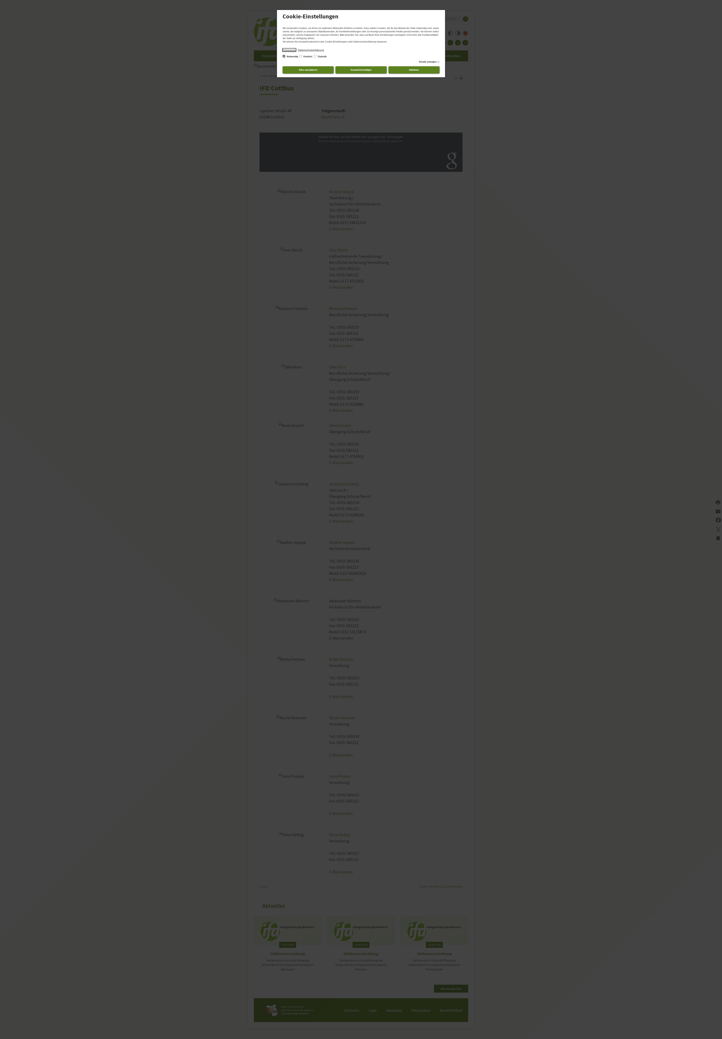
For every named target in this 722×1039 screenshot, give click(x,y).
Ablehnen (414, 70)
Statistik (322, 56)
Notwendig (292, 56)
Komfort (308, 56)
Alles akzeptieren (308, 70)
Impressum (289, 50)
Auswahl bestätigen (361, 70)
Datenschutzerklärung (311, 50)
